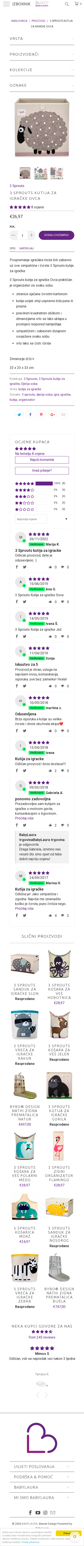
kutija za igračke (30, 389)
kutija (13, 400)
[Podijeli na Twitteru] (19, 414)
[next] (70, 127)
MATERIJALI (27, 248)
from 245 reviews (42, 1337)
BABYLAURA (30, 1523)
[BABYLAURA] (42, 4)
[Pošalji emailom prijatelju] (63, 414)
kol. (13, 226)
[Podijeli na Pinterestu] (41, 414)
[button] (20, 207)
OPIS (12, 248)
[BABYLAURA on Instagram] (45, 1513)
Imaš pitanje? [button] (42, 470)
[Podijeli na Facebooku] (30, 414)
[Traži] (66, 4)
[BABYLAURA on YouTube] (38, 1513)
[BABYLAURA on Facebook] (30, 1513)
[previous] (13, 127)
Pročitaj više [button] (24, 818)
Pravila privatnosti (30, 1542)
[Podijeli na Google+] (52, 414)
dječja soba (44, 394)
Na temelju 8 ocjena (29, 454)
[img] (39, 534)
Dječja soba (29, 384)
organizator (27, 400)
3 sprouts (28, 394)
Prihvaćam (69, 1533)
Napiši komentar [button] (42, 460)
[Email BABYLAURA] (53, 1513)
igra (56, 394)
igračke (66, 394)
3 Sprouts (17, 186)
